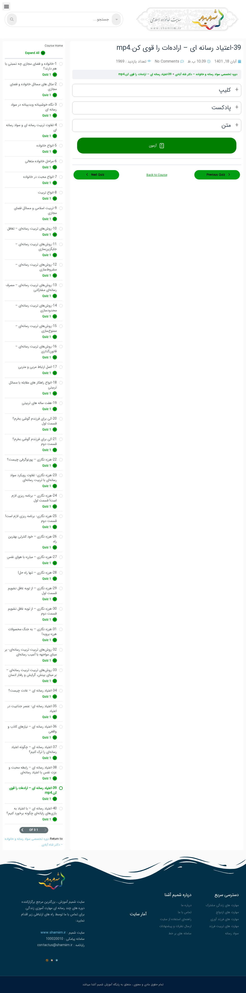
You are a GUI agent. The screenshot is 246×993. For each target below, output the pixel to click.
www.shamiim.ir (53, 932)
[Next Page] (22, 830)
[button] (6, 6)
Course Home (54, 46)
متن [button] (226, 125)
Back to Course (157, 175)
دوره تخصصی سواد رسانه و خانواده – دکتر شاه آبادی (205, 74)
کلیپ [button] (225, 90)
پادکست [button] (221, 108)
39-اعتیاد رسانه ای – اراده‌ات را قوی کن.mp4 (145, 74)
